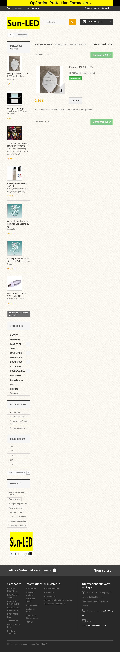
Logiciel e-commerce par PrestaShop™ (30, 644)
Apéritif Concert (16, 508)
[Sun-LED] (23, 23)
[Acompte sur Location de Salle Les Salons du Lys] (14, 211)
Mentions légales (19, 416)
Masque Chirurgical (16, 108)
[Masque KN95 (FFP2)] (14, 63)
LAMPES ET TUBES (15, 346)
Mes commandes (51, 588)
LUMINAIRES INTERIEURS (16, 355)
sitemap (29, 622)
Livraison (16, 412)
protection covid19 (17, 525)
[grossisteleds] (21, 544)
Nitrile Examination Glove (17, 493)
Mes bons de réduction (54, 604)
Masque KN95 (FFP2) (17, 73)
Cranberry (22, 517)
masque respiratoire (18, 504)
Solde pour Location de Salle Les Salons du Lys (18, 259)
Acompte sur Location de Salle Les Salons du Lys (18, 224)
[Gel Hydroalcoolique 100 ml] (14, 173)
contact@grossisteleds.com (94, 625)
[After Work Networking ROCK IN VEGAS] (14, 133)
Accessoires (15, 375)
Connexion (106, 8)
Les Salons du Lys (16, 382)
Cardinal (12, 512)
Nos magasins (18, 428)
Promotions (31, 588)
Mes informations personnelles (58, 600)
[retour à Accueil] (10, 35)
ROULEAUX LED (17, 371)
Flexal (11, 517)
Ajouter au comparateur (82, 109)
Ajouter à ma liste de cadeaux (51, 109)
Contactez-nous (92, 8)
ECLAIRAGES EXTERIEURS (16, 364)
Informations (18, 404)
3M (21, 512)
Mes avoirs (49, 592)
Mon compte (52, 584)
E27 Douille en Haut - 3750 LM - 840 (17, 294)
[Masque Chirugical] (14, 98)
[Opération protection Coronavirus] (60, 3)
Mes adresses (50, 596)
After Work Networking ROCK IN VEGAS (18, 144)
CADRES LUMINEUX (15, 337)
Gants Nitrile (14, 499)
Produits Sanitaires (14, 391)
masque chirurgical (17, 521)
